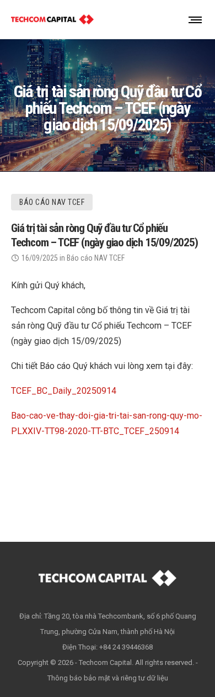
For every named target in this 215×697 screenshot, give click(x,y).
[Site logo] (52, 19)
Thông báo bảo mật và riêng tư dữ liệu (107, 678)
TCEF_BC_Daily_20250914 (63, 391)
